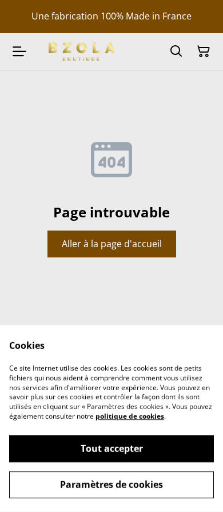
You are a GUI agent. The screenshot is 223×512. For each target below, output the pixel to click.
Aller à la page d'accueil (112, 243)
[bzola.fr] (81, 51)
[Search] (176, 51)
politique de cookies (129, 416)
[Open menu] (19, 51)
